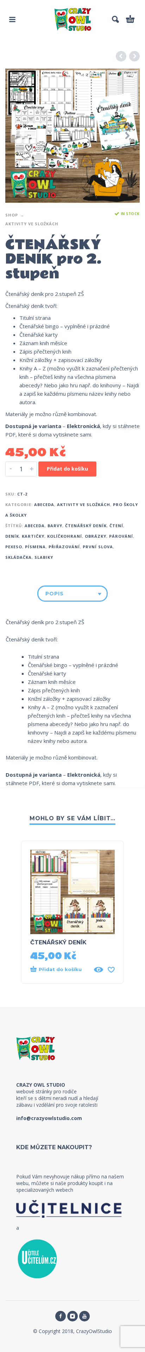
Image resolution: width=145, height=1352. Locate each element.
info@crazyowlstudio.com (49, 1118)
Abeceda (44, 504)
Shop (11, 215)
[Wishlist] (111, 969)
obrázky (95, 536)
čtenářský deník (86, 525)
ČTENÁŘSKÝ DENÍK (58, 942)
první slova (98, 546)
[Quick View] (98, 969)
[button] (12, 19)
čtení (116, 525)
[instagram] (72, 1316)
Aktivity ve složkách (31, 223)
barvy (55, 525)
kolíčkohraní (64, 536)
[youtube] (84, 1316)
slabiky (43, 557)
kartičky (33, 536)
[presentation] (18, 136)
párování (121, 536)
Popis (54, 593)
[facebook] (60, 1316)
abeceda (35, 525)
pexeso (13, 546)
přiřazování (64, 546)
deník (12, 536)
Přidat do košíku (67, 468)
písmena (35, 546)
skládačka (18, 557)
